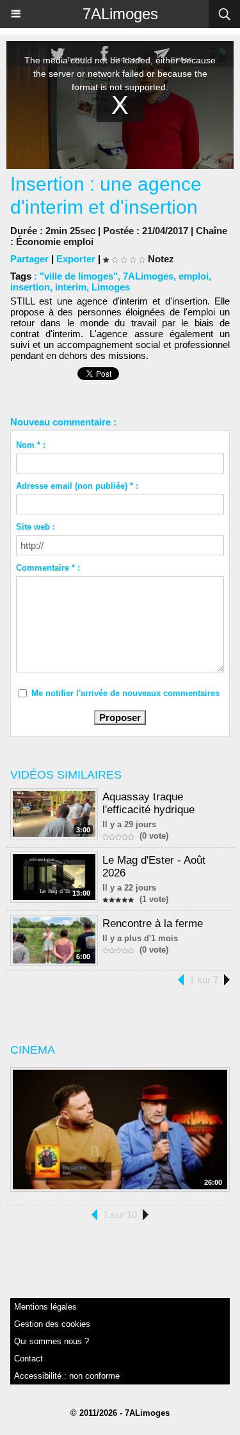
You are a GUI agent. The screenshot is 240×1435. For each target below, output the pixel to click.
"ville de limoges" (79, 276)
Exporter (75, 258)
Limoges (111, 286)
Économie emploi (54, 241)
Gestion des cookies (52, 1324)
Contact (28, 1358)
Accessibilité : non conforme (67, 1376)
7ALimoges (120, 13)
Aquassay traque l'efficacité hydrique (148, 803)
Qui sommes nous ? (51, 1341)
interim (70, 286)
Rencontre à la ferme (152, 923)
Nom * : (30, 445)
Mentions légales (45, 1307)
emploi (194, 276)
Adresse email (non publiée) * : (77, 486)
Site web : (35, 527)
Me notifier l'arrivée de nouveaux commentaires (125, 693)
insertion (30, 286)
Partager (29, 258)
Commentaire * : (48, 568)
